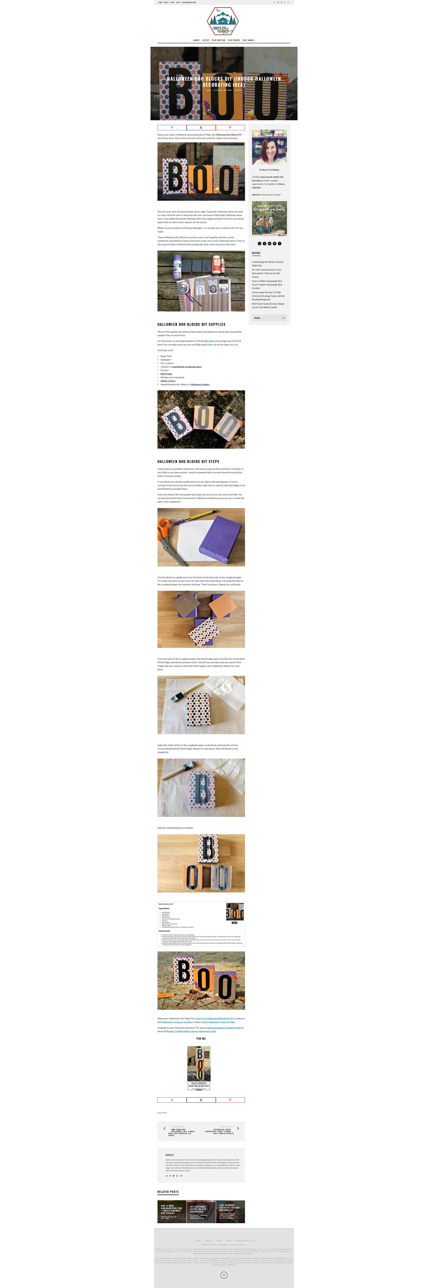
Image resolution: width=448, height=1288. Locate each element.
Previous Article (178, 1127)
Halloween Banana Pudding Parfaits (224, 1027)
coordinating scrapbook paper (187, 366)
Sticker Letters (168, 380)
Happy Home (228, 90)
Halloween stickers (200, 384)
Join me (255, 194)
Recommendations (189, 2)
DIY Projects (218, 90)
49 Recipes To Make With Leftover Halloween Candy (190, 1031)
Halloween (162, 1113)
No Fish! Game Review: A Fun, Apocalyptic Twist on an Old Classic (267, 273)
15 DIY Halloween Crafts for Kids (218, 1022)
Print (234, 922)
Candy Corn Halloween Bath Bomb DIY (214, 1018)
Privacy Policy (238, 1245)
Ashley (209, 90)
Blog (173, 2)
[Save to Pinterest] (230, 127)
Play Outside (219, 40)
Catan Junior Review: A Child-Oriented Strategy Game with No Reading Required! (268, 296)
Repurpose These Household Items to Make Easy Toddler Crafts (219, 1131)
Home (160, 2)
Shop (178, 2)
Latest (206, 40)
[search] (283, 317)
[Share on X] (201, 127)
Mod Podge (166, 373)
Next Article (226, 1127)
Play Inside (234, 40)
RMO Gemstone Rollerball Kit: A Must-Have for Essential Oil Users (182, 1132)
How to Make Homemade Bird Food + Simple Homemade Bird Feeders (267, 284)
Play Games (248, 40)
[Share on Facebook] (172, 127)
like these (209, 341)
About (166, 2)
